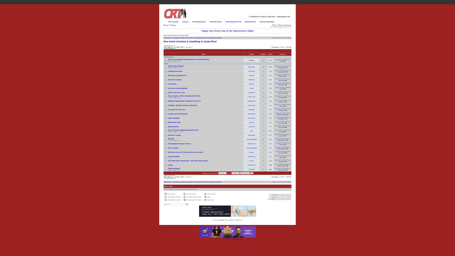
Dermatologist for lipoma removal (179, 144)
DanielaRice (281, 119)
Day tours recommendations (177, 88)
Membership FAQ (250, 22)
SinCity (281, 106)
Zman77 (281, 136)
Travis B (281, 144)
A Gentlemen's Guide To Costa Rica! (183, 38)
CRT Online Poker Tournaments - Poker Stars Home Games (188, 161)
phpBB (221, 220)
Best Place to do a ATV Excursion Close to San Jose (185, 152)
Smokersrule (251, 105)
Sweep (281, 61)
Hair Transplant (173, 148)
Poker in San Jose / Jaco (176, 92)
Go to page (275, 47)
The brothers (172, 84)
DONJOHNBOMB (251, 139)
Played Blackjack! (174, 168)
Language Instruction (175, 71)
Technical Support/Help (266, 22)
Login (167, 25)
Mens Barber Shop (174, 122)
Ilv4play (281, 157)
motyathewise (281, 170)
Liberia (170, 165)
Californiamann (251, 101)
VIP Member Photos (216, 22)
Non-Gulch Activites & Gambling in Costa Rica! (208, 38)
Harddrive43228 (281, 114)
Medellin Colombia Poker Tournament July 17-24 (184, 101)
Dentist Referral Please (176, 66)
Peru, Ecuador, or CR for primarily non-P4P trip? (184, 96)
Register (173, 25)
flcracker (251, 152)
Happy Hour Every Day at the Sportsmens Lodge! (227, 31)
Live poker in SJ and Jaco (176, 109)
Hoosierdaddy (281, 72)
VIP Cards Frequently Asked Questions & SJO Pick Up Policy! (189, 59)
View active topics (183, 35)
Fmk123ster (281, 67)
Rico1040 (251, 84)
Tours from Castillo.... (175, 80)
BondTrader (251, 67)
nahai (251, 131)
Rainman (281, 76)
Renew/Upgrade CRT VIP (233, 22)
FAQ (275, 25)
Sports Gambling (173, 118)
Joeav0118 (251, 126)
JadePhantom (252, 114)
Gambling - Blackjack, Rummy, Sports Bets (182, 105)
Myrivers (251, 122)
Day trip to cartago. (174, 135)
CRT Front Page (173, 22)
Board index (167, 38)
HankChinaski (252, 165)
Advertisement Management (232, 238)
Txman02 (251, 75)
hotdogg (281, 131)
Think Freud (251, 97)
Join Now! (185, 22)
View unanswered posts (170, 35)
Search (281, 25)
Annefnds (281, 97)
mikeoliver (281, 161)
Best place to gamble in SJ (177, 75)
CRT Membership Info (199, 22)
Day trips (171, 138)
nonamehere (251, 92)
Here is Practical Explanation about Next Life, (183, 130)
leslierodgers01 (281, 140)
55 (287, 47)
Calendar (288, 25)
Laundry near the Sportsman (177, 114)
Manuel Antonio (173, 127)
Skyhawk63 (251, 135)
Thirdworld (252, 169)
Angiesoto (281, 102)
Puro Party (281, 80)
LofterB (252, 88)
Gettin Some (281, 93)
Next (290, 47)
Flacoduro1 (281, 84)
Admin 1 (251, 60)
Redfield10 (252, 79)
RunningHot (251, 109)
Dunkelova (281, 110)
